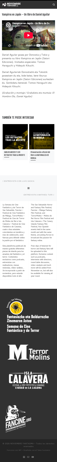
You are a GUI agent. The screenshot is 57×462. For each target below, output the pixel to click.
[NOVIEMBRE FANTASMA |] (11, 4)
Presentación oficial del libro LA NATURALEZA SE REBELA (40, 155)
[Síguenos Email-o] (28, 457)
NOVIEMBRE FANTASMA (22, 443)
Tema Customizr (43, 450)
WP (20, 450)
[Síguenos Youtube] (33, 457)
